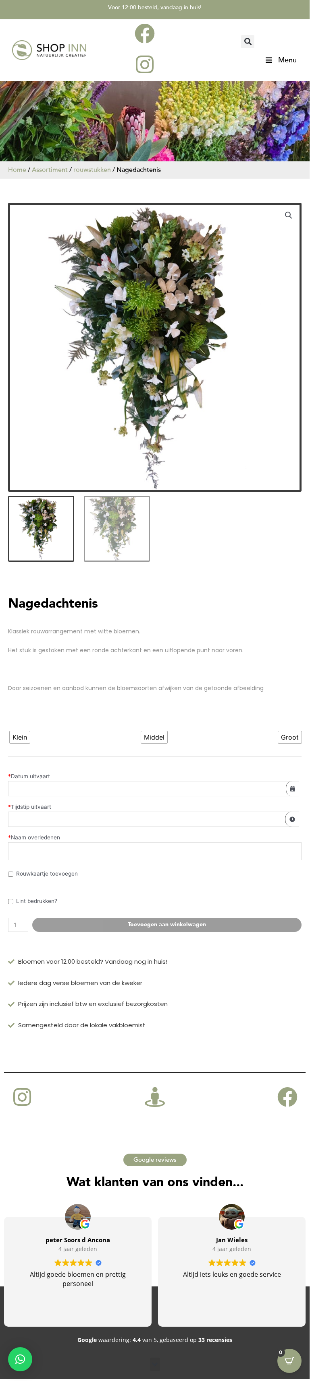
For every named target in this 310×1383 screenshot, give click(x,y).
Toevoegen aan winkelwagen (167, 924)
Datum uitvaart (29, 776)
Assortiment (50, 170)
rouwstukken (92, 170)
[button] (247, 41)
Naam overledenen (34, 837)
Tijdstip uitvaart (29, 807)
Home (17, 170)
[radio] (20, 737)
